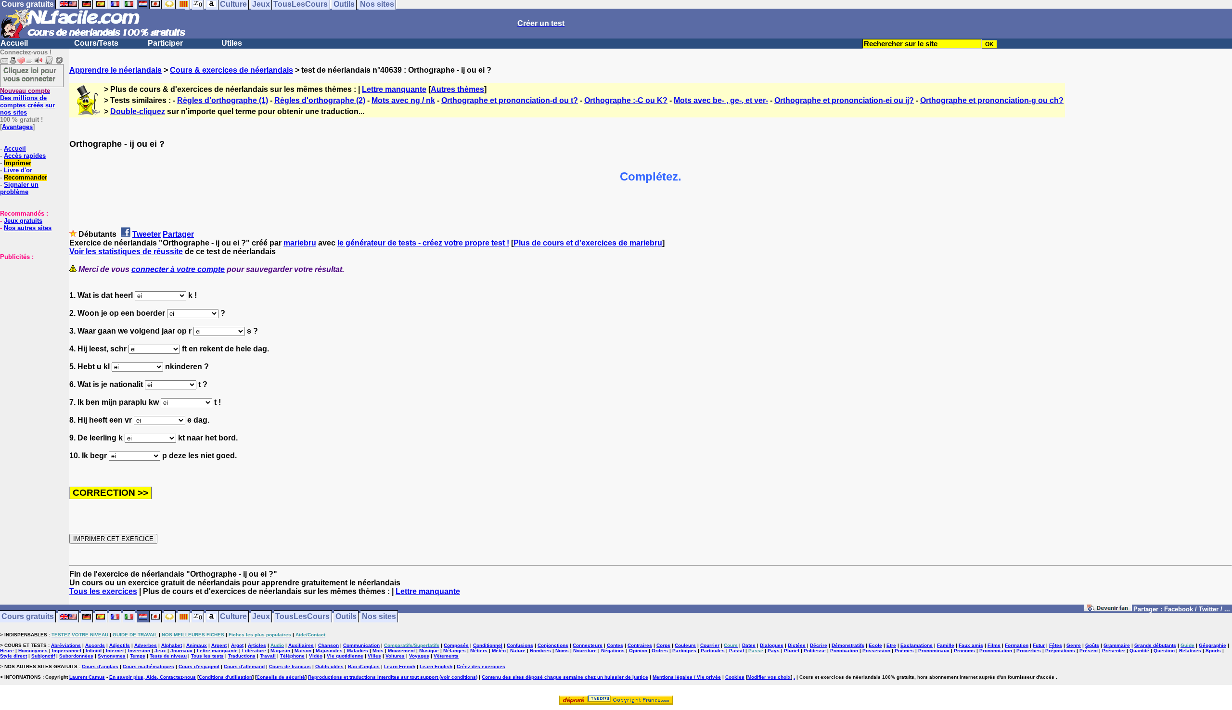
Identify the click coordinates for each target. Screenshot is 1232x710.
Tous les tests (207, 655)
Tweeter (146, 234)
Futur (1039, 645)
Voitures (395, 655)
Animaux (196, 645)
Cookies (734, 677)
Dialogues (771, 645)
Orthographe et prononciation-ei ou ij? (844, 100)
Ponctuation (844, 650)
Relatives (1190, 650)
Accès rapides (25, 155)
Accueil (14, 43)
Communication (361, 645)
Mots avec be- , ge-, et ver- (721, 100)
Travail (268, 655)
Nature (518, 650)
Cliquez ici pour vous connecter (29, 74)
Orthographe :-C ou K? (625, 100)
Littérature (254, 650)
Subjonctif (43, 655)
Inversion (139, 650)
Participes (684, 650)
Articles (257, 645)
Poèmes (904, 650)
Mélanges (454, 650)
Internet (115, 650)
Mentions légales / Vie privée (687, 677)
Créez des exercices (481, 666)
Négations (613, 650)
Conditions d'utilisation (225, 677)
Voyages (419, 655)
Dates (749, 645)
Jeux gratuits (23, 220)
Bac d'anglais (364, 666)
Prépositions (1060, 650)
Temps (137, 655)
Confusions (520, 645)
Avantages (17, 126)
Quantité (1139, 650)
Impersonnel (66, 650)
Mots (378, 650)
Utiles (231, 43)
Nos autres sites (27, 228)
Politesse (815, 650)
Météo (499, 650)
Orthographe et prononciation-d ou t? (509, 100)
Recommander (25, 177)
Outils (346, 617)
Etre (891, 645)
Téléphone (292, 655)
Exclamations (916, 645)
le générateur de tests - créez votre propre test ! (423, 243)
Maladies (357, 650)
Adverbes (145, 645)
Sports (1213, 650)
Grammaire (1117, 645)
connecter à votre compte (178, 269)
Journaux (181, 650)
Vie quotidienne (345, 655)
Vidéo (315, 655)
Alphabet (171, 645)
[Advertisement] (29, 308)
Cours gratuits (27, 617)
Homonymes (33, 650)
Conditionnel (487, 645)
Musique (429, 650)
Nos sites (379, 617)
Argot (237, 645)
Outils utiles (329, 666)
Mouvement (401, 650)
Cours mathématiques (148, 666)
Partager (178, 234)
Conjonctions (553, 645)
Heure (7, 650)
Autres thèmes (457, 89)
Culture (233, 617)
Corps (663, 645)
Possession (876, 650)
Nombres (540, 650)
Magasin (280, 650)
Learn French (399, 666)
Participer (165, 43)
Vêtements (446, 655)
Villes (374, 655)
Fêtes (1055, 645)
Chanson (328, 645)
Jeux (261, 617)
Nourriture (585, 650)
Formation (1016, 645)
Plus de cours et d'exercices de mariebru (587, 243)
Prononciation (995, 650)
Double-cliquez (137, 111)
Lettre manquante (394, 89)
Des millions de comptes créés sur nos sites (27, 101)
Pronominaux (934, 650)
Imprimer (17, 163)
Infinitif (94, 650)
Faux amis (971, 645)
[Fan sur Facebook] (1108, 609)
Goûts (1092, 645)
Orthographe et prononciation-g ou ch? (992, 100)
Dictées (797, 645)
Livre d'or (18, 170)
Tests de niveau (168, 655)
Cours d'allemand (244, 666)
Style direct (13, 655)
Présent (1088, 650)
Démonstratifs (848, 645)
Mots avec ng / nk (403, 100)
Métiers (479, 650)
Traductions (242, 655)
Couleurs (685, 645)
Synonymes (112, 655)
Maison (303, 650)
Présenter (1113, 650)
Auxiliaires (301, 645)
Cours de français (290, 666)
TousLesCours (302, 617)
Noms (562, 650)
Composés (456, 645)
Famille (945, 645)
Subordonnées (76, 655)
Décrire (818, 645)
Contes (615, 645)
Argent (219, 645)
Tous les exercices (103, 591)
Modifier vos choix (769, 677)
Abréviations (66, 645)
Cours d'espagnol (199, 666)
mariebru (299, 243)
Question (1164, 650)
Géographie (1212, 645)
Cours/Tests (96, 43)
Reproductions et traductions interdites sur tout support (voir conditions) (392, 677)
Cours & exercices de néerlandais (231, 70)
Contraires (640, 645)
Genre (1073, 645)
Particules (713, 650)
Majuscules (329, 650)
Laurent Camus (87, 677)
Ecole (875, 645)
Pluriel (791, 650)
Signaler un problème (19, 188)
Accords (95, 645)
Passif (736, 650)
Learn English (436, 666)
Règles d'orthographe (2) (319, 100)
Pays (774, 650)
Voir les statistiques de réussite (126, 251)
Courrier (709, 645)
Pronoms (964, 650)
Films (994, 645)
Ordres (660, 650)
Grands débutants (1155, 645)
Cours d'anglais (100, 666)
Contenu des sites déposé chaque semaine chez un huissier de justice (565, 677)
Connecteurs (588, 645)
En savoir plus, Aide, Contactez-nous (152, 677)
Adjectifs (119, 645)
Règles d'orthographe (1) (222, 100)
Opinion (638, 650)
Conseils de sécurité (281, 677)
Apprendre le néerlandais (115, 70)
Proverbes (1028, 650)
